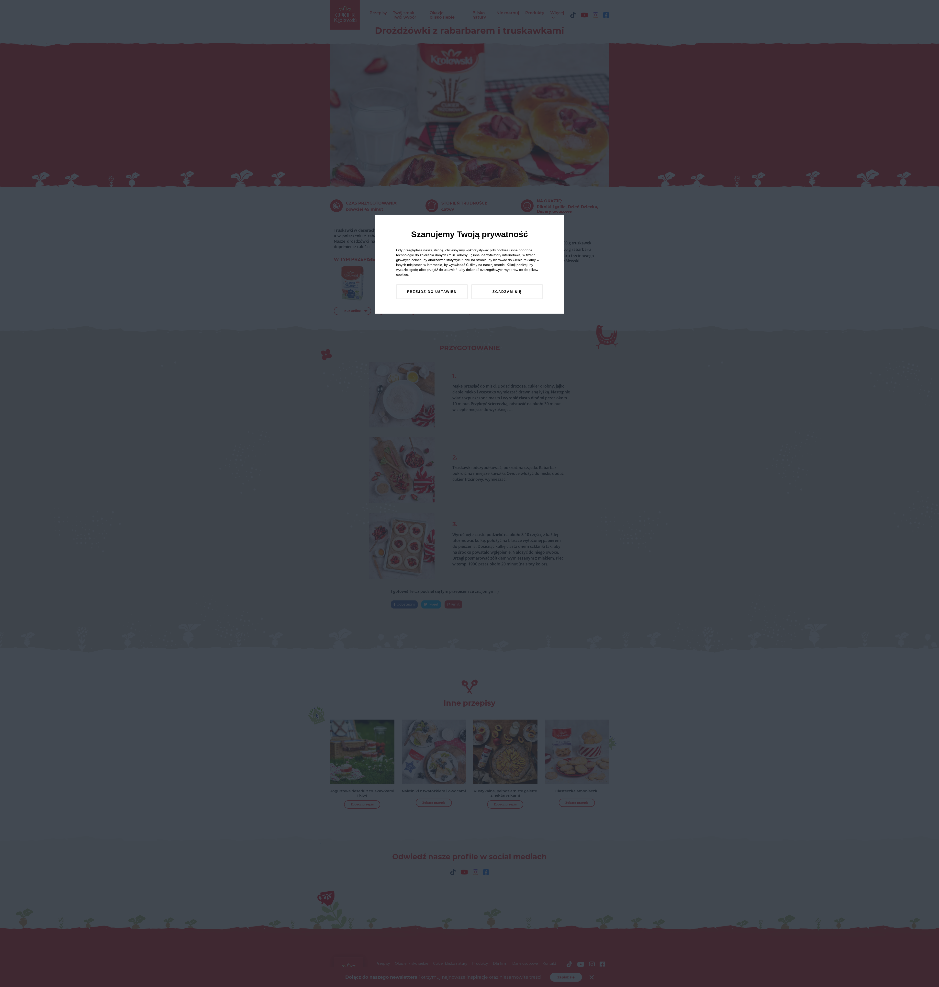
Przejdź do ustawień (432, 292)
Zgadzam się (507, 292)
